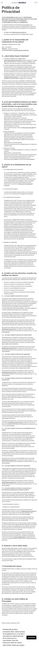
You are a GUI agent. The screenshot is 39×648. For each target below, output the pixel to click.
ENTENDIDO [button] (31, 637)
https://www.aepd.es (20, 537)
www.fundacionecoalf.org (19, 32)
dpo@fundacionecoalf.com (21, 50)
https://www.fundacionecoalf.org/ (13, 60)
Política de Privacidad (28, 127)
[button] (36, 2)
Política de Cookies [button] (18, 645)
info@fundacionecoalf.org (11, 77)
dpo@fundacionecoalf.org (9, 329)
